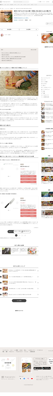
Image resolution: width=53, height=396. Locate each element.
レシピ (11, 350)
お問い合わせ (50, 376)
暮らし (25, 350)
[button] (2, 169)
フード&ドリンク (40, 350)
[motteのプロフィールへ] (19, 35)
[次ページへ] (25, 235)
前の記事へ (9, 29)
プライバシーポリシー (45, 379)
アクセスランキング (19, 351)
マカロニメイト (11, 351)
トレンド (43, 1)
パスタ (21, 4)
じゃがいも (24, 4)
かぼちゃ (32, 4)
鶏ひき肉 (11, 4)
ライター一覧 (41, 376)
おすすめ (47, 1)
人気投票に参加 (32, 351)
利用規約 (40, 379)
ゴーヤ (18, 4)
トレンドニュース (5, 350)
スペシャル (26, 351)
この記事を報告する (36, 227)
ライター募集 (45, 376)
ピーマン (15, 4)
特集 (3, 351)
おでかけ (21, 350)
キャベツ (8, 4)
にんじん (35, 4)
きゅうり (28, 4)
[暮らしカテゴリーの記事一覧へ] (15, 20)
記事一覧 (37, 376)
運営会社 (37, 379)
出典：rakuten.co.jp (15, 208)
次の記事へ (28, 29)
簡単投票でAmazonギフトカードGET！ (21, 17)
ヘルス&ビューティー (31, 350)
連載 (6, 351)
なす (5, 4)
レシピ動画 (39, 1)
